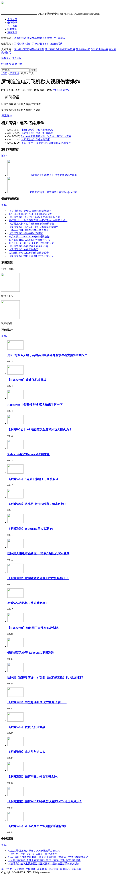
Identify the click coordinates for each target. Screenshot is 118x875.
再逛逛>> (7, 115)
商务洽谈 (42, 869)
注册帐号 (6, 64)
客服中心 (65, 869)
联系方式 (53, 869)
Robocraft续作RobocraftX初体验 (28, 454)
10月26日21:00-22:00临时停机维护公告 (29, 239)
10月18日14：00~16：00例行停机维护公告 (31, 243)
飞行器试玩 (59, 38)
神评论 (66, 90)
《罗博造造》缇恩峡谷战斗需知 (26, 233)
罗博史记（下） (40, 43)
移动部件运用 (67, 49)
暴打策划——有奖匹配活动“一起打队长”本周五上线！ (38, 220)
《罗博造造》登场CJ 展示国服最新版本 (30, 210)
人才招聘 (19, 869)
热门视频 (12, 26)
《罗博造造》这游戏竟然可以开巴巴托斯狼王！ (38, 578)
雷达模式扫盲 (21, 49)
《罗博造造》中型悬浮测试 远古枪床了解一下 (37, 702)
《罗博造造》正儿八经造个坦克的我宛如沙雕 (36, 826)
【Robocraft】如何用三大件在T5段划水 (33, 627)
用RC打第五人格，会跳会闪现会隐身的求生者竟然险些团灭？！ (48, 355)
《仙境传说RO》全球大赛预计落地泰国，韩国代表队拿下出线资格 (44, 860)
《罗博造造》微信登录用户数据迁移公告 (31, 256)
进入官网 (17, 58)
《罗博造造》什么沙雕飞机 (35, 139)
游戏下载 (17, 64)
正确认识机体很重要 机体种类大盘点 (29, 230)
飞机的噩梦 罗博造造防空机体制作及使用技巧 (46, 142)
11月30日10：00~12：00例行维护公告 (29, 236)
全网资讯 (12, 22)
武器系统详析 (52, 49)
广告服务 (30, 869)
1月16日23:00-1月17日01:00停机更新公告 (31, 214)
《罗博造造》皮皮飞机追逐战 (37, 133)
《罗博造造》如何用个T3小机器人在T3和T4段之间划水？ (44, 801)
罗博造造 (14, 73)
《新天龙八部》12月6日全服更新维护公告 (31, 223)
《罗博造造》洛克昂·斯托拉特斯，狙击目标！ (37, 504)
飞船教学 (47, 38)
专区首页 (12, 19)
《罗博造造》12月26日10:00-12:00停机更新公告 (34, 217)
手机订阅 (57, 90)
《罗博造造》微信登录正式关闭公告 (28, 246)
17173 (4, 73)
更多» (4, 155)
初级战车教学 (34, 38)
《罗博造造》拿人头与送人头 (26, 751)
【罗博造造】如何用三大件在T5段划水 (32, 776)
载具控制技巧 (83, 49)
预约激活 (12, 32)
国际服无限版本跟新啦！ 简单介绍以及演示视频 (38, 553)
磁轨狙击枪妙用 (99, 49)
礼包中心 (12, 29)
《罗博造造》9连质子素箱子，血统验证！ (34, 479)
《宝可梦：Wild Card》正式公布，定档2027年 (32, 854)
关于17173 (6, 869)
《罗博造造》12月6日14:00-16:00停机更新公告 (34, 227)
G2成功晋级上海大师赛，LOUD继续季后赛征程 (34, 850)
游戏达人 (6, 58)
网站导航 (76, 869)
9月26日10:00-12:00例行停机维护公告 (29, 252)
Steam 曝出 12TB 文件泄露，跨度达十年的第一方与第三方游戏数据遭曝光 (48, 857)
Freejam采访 (56, 43)
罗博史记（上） (22, 43)
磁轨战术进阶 (37, 49)
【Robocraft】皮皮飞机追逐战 (37, 130)
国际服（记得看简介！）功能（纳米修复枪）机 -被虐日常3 (45, 677)
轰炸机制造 (20, 38)
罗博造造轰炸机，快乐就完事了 (27, 603)
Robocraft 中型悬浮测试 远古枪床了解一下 (35, 404)
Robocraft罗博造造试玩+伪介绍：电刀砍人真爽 (46, 136)
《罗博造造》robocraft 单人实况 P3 (30, 528)
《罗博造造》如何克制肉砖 (23, 249)
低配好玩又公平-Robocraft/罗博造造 (30, 652)
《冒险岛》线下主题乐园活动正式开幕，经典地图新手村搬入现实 (43, 863)
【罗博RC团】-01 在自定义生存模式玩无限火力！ (39, 429)
